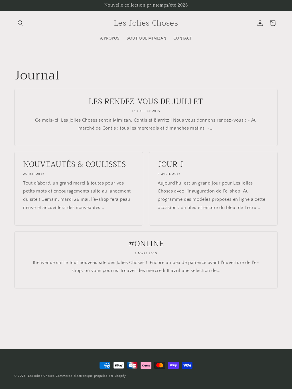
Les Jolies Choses (42, 376)
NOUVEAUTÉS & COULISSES (74, 164)
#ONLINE (146, 244)
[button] (20, 23)
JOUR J (170, 164)
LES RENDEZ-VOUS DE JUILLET (146, 102)
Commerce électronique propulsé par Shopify (91, 376)
